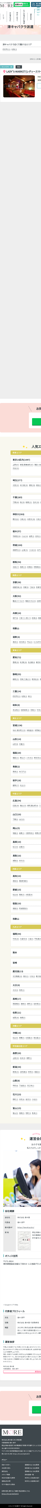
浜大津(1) (22, 642)
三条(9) (32, 587)
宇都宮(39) (16, 536)
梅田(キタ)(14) (30, 601)
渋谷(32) (16, 468)
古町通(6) (23, 1072)
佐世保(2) (37, 1004)
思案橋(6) (16, 1004)
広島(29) (16, 805)
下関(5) (15, 819)
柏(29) (22, 502)
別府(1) (21, 990)
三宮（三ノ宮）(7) (25, 618)
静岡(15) (16, 679)
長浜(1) (15, 642)
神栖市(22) (16, 550)
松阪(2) (14, 49)
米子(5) (21, 860)
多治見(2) (16, 710)
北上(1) (22, 785)
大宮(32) (16, 485)
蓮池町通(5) (23, 881)
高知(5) (15, 881)
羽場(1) (33, 710)
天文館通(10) (17, 976)
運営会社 (31, 16)
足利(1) (38, 536)
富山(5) (15, 1113)
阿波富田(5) (23, 908)
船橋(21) (29, 502)
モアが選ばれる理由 (24, 16)
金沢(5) (28, 1099)
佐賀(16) (16, 1017)
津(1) (30, 696)
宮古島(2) (37, 1038)
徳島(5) (15, 908)
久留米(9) (23, 939)
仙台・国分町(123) (19, 730)
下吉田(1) (22, 1085)
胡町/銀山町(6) (32, 805)
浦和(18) (32, 485)
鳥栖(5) (22, 1017)
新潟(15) (16, 1072)
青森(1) (15, 771)
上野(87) (16, 465)
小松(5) (34, 1099)
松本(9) (22, 1058)
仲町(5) (30, 1072)
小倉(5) (30, 939)
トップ (3, 16)
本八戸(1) (22, 771)
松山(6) (15, 894)
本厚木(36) (31, 519)
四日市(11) (6, 49)
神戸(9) (15, 618)
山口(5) (21, 819)
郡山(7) (22, 758)
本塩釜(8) (30, 730)
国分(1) (26, 976)
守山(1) (29, 642)
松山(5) (15, 1038)
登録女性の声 (6, 1481)
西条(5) (21, 894)
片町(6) (21, 1099)
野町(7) (15, 1099)
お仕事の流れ (10, 17)
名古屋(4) (31, 662)
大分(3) (15, 990)
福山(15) (23, 805)
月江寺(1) (30, 1085)
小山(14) (25, 536)
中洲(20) (16, 939)
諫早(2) (29, 1004)
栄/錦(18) (23, 662)
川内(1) (32, 976)
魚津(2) (34, 1113)
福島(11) (16, 758)
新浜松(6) (35, 679)
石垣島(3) (29, 1038)
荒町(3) (28, 1113)
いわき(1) (29, 758)
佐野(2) (31, 536)
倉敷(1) (21, 833)
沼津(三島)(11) (25, 679)
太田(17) (16, 567)
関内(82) (16, 519)
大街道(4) (29, 894)
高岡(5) (21, 1113)
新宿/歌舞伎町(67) (26, 465)
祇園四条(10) (17, 587)
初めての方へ (17, 17)
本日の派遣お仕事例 (8, 1478)
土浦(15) (25, 550)
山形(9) (15, 744)
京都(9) (26, 587)
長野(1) (29, 1058)
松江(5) (15, 847)
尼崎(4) (34, 618)
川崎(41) (23, 519)
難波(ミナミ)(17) (18, 601)
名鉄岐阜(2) (25, 710)
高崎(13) (23, 567)
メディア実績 (6, 1474)
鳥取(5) (15, 860)
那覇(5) (21, 1038)
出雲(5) (21, 847)
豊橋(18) (16, 662)
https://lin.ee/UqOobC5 (21, 1454)
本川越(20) (24, 485)
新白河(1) (37, 758)
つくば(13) (32, 550)
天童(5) (21, 744)
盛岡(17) (16, 785)
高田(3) (37, 1072)
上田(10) (16, 1058)
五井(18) (36, 502)
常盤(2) (15, 833)
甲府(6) (15, 1085)
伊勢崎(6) (37, 567)
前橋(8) (30, 567)
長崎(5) (23, 1004)
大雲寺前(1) (30, 833)
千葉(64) (16, 502)
